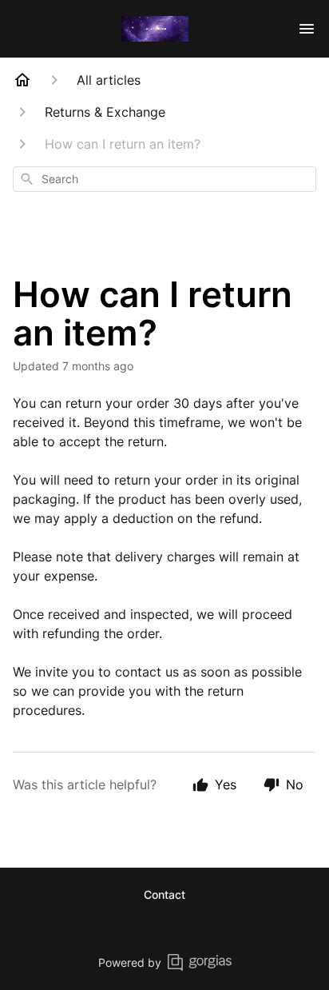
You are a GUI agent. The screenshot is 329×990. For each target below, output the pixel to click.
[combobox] (164, 179)
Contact (164, 894)
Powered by (129, 962)
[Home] (22, 80)
